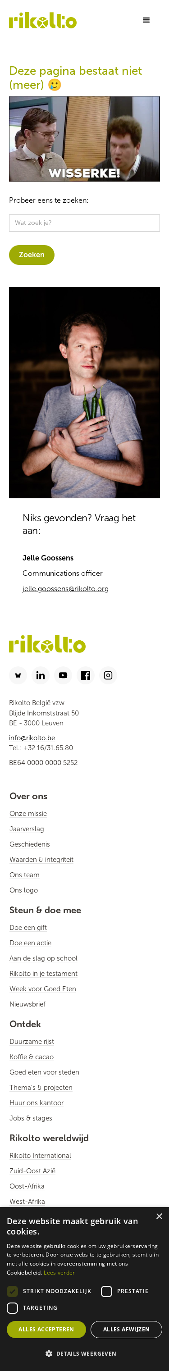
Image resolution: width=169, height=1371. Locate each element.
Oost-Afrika (27, 1186)
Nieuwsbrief (27, 1004)
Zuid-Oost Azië (32, 1171)
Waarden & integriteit (41, 859)
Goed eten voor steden (44, 1072)
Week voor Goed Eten (42, 989)
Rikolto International (40, 1155)
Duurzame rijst (31, 1041)
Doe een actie (30, 943)
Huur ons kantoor (36, 1103)
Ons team (24, 875)
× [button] (158, 1216)
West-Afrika (27, 1201)
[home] (43, 20)
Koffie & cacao (31, 1057)
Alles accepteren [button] (46, 1329)
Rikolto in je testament (43, 973)
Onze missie (28, 813)
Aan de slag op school (43, 958)
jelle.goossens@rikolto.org (66, 588)
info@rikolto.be (32, 738)
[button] (146, 20)
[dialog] (84, 1289)
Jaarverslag (26, 829)
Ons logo (23, 890)
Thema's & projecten (41, 1087)
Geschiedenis (29, 844)
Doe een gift (28, 927)
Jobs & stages (30, 1118)
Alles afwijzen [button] (126, 1329)
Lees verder (59, 1272)
